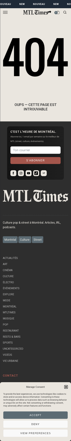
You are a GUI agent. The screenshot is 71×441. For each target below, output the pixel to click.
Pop (5, 324)
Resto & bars (11, 336)
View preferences (35, 433)
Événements (11, 288)
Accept (35, 415)
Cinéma (8, 270)
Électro (8, 282)
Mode (6, 300)
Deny (35, 424)
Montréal (10, 306)
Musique (8, 318)
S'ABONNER (35, 160)
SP (44, 173)
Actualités (10, 258)
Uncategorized (13, 348)
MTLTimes (9, 312)
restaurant (11, 330)
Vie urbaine (10, 360)
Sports (8, 342)
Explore (8, 294)
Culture (8, 276)
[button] (66, 387)
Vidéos (7, 354)
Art (5, 264)
